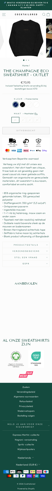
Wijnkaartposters (26, 449)
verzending (35, 85)
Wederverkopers (26, 411)
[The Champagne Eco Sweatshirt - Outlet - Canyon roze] (13, 325)
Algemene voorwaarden (26, 396)
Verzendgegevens (26, 251)
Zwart (22, 104)
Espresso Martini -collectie (26, 434)
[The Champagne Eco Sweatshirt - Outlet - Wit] (16, 325)
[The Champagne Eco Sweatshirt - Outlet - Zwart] (10, 325)
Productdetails (26, 245)
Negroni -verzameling (26, 439)
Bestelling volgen (26, 415)
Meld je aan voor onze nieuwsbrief (25, 425)
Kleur (26, 99)
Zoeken (26, 387)
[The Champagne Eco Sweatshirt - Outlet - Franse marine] (6, 325)
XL (15, 119)
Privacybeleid (26, 406)
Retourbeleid (26, 401)
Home (25, 65)
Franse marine (15, 104)
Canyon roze (29, 104)
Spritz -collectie (26, 444)
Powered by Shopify (26, 488)
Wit (36, 104)
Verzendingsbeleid (26, 391)
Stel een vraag (26, 257)
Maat (24, 113)
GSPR (26, 263)
